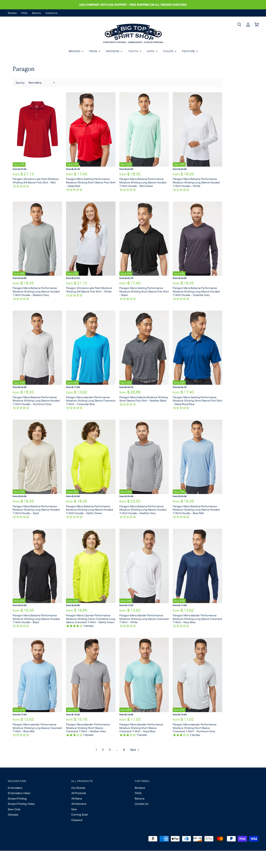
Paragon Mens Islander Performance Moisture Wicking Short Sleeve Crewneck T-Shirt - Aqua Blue (141, 728)
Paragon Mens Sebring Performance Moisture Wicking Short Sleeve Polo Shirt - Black (144, 291)
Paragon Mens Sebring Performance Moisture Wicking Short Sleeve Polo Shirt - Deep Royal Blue (197, 401)
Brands (75, 51)
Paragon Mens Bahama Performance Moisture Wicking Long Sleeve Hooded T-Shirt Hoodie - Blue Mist (196, 510)
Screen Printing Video (21, 804)
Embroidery (15, 788)
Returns (36, 13)
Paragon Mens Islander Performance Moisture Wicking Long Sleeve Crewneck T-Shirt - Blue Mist (37, 728)
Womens (113, 51)
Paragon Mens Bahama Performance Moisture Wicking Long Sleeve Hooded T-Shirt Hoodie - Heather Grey (142, 510)
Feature (189, 51)
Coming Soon (79, 814)
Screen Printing (17, 798)
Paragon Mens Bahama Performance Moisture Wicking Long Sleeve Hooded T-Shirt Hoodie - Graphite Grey (196, 291)
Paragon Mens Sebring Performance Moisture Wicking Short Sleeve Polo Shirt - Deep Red (90, 182)
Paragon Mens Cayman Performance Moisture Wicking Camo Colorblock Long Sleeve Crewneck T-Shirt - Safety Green (90, 619)
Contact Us (51, 13)
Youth (133, 51)
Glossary (13, 814)
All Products (78, 793)
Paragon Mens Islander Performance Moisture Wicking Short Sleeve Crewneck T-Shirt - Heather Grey (88, 728)
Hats (151, 51)
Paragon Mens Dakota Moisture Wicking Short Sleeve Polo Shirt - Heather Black (143, 399)
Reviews (12, 13)
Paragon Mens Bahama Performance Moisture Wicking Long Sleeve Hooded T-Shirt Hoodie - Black (36, 619)
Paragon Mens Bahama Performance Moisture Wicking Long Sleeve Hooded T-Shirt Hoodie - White (196, 182)
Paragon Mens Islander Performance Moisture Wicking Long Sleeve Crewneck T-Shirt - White (144, 619)
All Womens (78, 804)
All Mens (76, 798)
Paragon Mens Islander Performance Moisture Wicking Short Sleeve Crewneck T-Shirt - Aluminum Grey (195, 728)
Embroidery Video (19, 793)
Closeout (76, 820)
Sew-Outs (14, 809)
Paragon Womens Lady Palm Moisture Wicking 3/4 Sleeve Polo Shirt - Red (36, 180)
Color (168, 51)
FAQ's (24, 13)
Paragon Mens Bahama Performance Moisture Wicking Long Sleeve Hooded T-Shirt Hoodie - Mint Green (142, 182)
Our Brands (78, 788)
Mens (93, 51)
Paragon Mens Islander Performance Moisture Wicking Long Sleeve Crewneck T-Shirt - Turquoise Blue (90, 401)
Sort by (20, 82)
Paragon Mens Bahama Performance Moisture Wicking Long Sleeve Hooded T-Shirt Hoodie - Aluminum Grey (36, 401)
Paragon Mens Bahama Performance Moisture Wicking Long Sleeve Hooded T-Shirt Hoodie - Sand (36, 510)
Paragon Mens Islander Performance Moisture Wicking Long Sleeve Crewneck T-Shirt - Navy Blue (197, 619)
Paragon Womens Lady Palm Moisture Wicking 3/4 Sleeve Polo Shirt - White (89, 289)
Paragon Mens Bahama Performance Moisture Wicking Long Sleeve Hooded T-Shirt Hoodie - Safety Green (89, 510)
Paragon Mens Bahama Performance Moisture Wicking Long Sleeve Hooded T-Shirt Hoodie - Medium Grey (36, 291)
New (74, 809)
